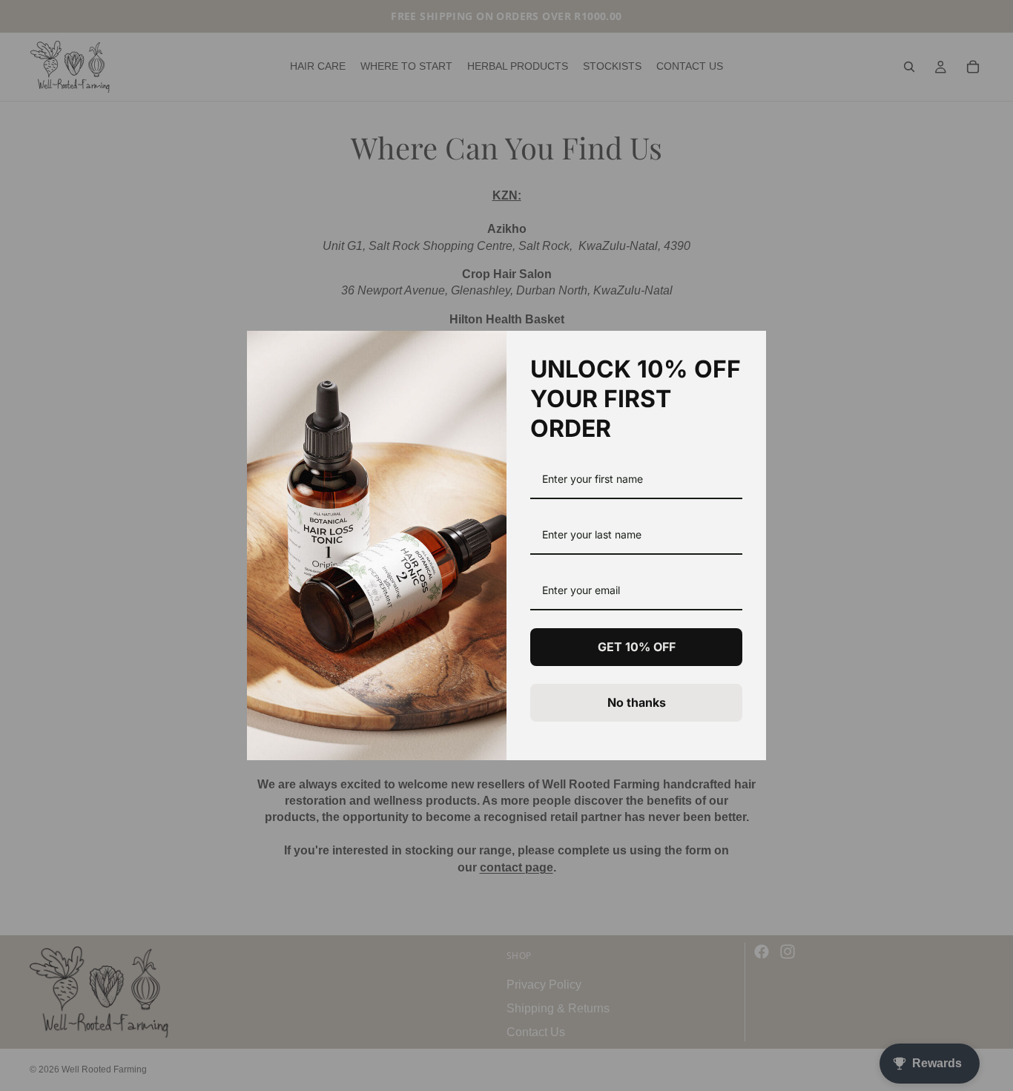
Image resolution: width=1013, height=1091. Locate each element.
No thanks (636, 702)
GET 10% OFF (637, 646)
